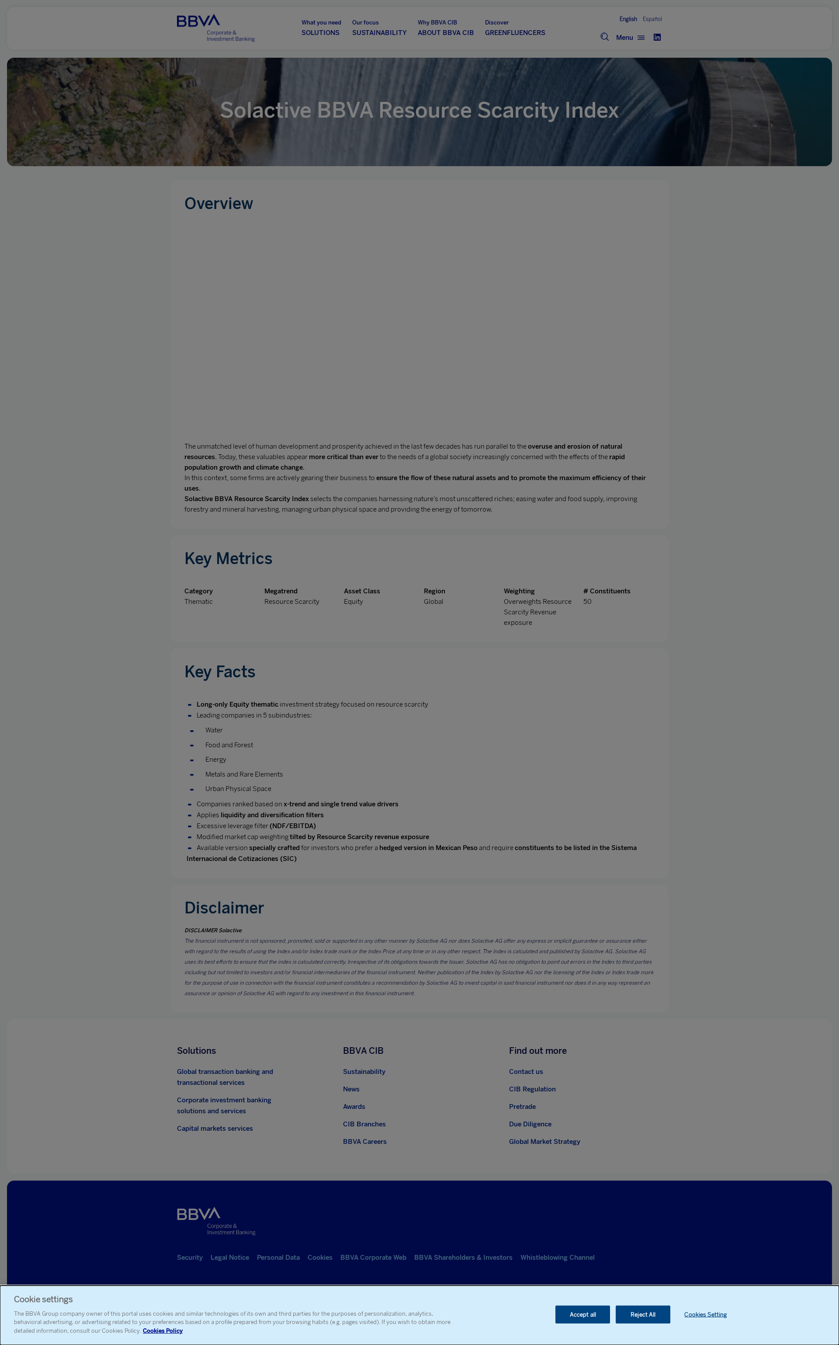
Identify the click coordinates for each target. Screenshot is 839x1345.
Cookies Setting (705, 1314)
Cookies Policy (163, 1330)
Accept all (583, 1314)
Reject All (643, 1314)
